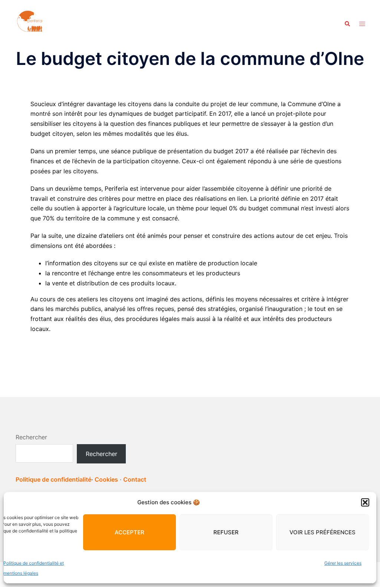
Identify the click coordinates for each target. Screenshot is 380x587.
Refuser (226, 532)
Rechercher (31, 437)
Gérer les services (342, 563)
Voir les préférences (322, 532)
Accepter (129, 532)
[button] (365, 502)
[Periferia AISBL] (30, 23)
